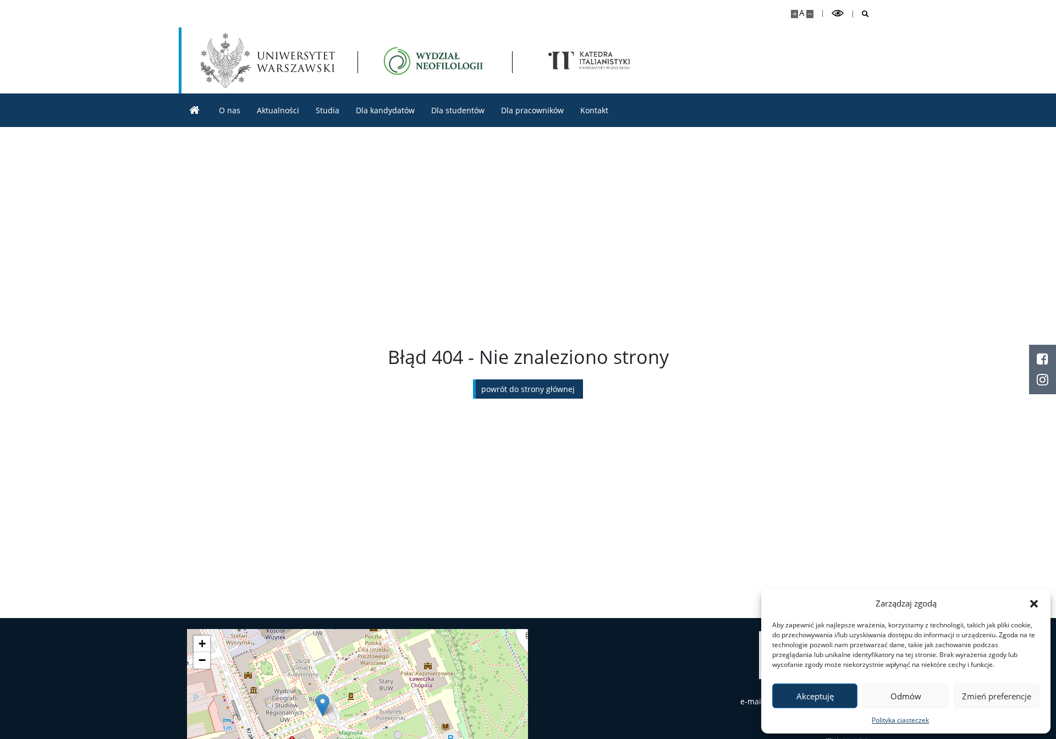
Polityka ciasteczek (900, 720)
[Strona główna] (195, 110)
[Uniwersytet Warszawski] (268, 60)
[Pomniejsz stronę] (809, 14)
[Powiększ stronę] (794, 14)
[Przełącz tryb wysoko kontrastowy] (837, 13)
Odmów (905, 696)
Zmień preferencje (996, 696)
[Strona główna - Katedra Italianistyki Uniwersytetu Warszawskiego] (435, 60)
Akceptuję (815, 696)
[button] (1034, 603)
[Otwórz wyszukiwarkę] (861, 14)
